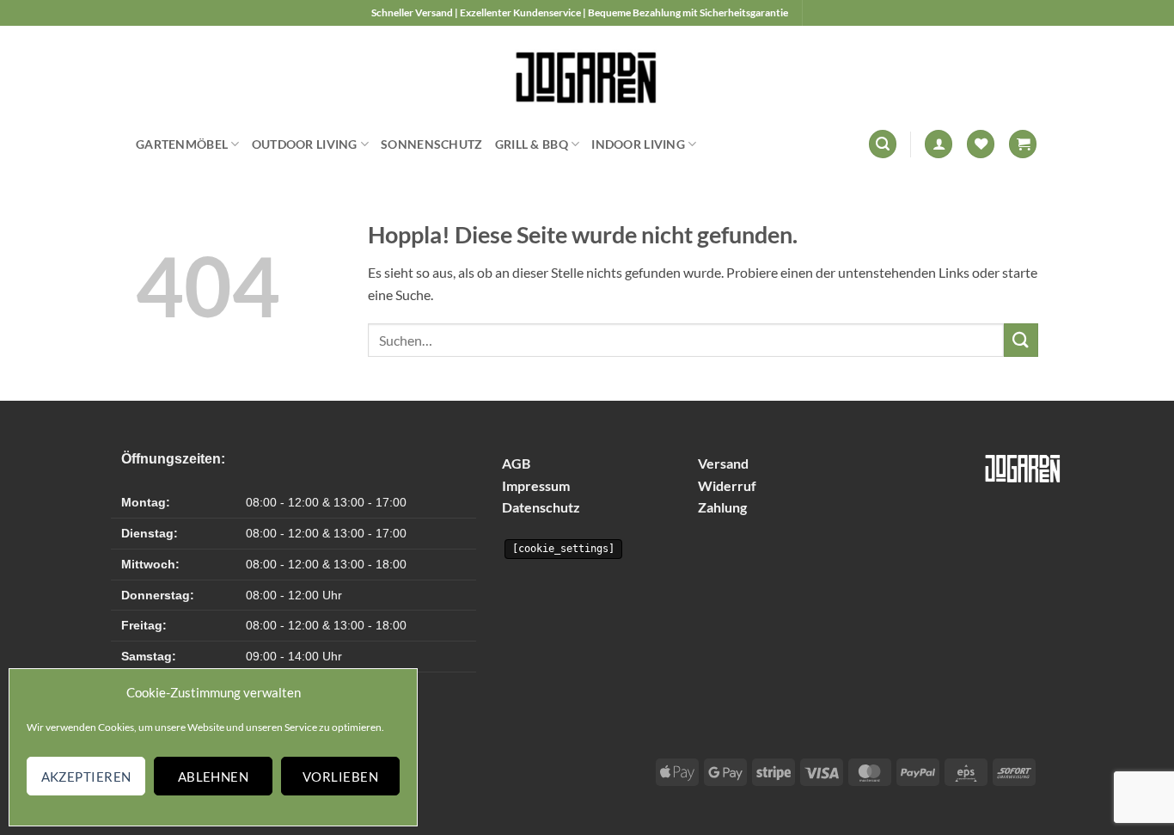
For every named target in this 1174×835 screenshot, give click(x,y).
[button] (882, 144)
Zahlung (722, 507)
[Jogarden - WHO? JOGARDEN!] (587, 73)
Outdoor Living (305, 144)
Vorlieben (340, 776)
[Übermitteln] (1021, 340)
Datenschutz (541, 507)
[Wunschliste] (980, 144)
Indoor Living (638, 144)
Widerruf (727, 485)
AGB (516, 463)
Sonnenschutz (431, 144)
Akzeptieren (86, 776)
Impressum (536, 485)
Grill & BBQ (531, 144)
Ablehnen (213, 776)
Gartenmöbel (182, 144)
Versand (723, 463)
